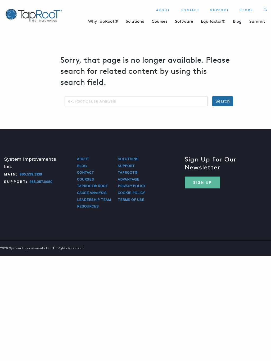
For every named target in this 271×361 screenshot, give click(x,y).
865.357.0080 (40, 182)
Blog (237, 21)
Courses (159, 21)
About (163, 10)
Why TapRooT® (103, 21)
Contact (190, 10)
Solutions (135, 21)
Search (222, 101)
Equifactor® (213, 21)
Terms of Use (131, 200)
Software (184, 21)
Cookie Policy (131, 193)
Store (247, 10)
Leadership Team (94, 200)
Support (219, 10)
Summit (257, 21)
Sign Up (202, 182)
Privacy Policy (131, 186)
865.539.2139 (31, 174)
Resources (88, 206)
